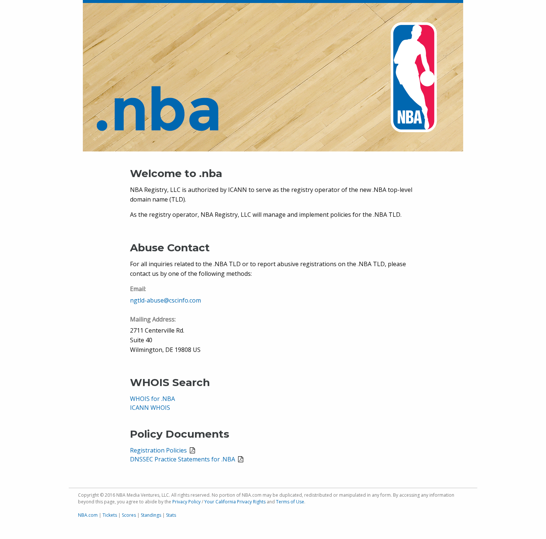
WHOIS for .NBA (152, 399)
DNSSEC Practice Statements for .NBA (182, 459)
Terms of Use (290, 502)
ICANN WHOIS (150, 408)
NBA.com (88, 515)
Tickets (110, 515)
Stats (171, 515)
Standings (151, 515)
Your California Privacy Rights (235, 502)
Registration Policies (158, 450)
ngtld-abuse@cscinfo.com (165, 300)
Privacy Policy (186, 502)
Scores (129, 515)
